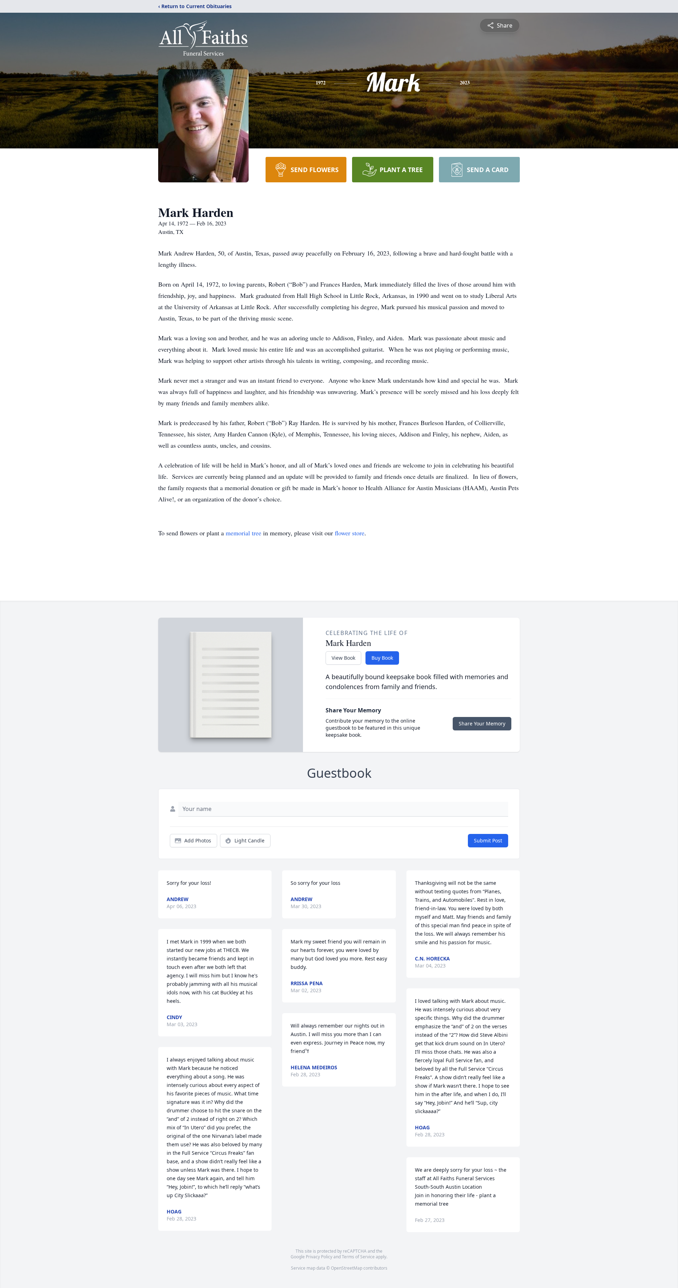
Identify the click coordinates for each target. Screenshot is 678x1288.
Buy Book (382, 657)
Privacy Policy (319, 1257)
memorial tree (243, 533)
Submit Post (488, 840)
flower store (349, 533)
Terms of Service (358, 1257)
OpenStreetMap (346, 1268)
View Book (343, 657)
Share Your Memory (482, 723)
